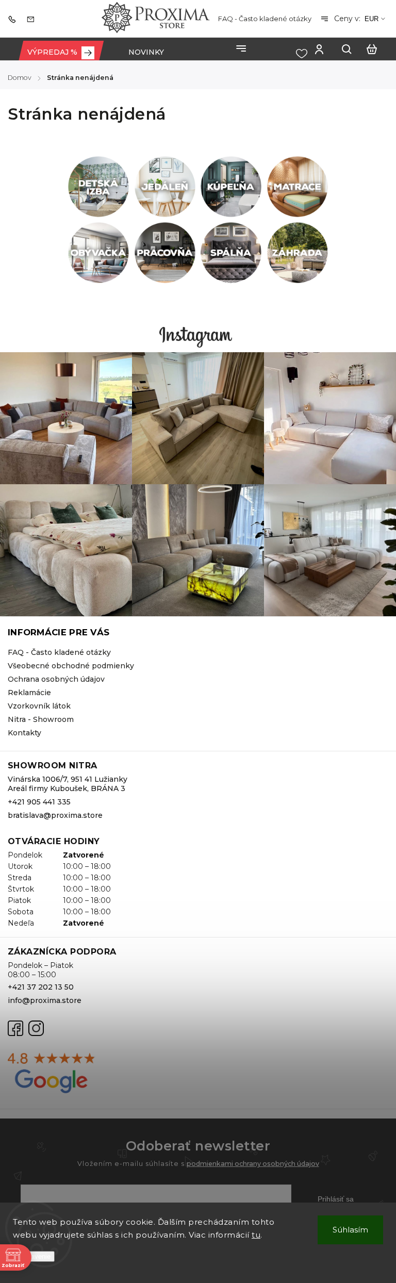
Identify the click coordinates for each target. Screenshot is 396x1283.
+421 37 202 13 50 (41, 987)
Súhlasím (350, 1230)
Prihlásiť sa (336, 1199)
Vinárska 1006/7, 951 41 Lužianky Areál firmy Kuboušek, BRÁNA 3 (67, 784)
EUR (371, 19)
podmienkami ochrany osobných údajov (253, 1163)
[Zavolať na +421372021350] (14, 18)
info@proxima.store (44, 1000)
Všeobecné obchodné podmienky (71, 665)
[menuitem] (60, 52)
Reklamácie (29, 692)
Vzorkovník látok (39, 706)
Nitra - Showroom (41, 719)
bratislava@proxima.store (55, 815)
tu (256, 1235)
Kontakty (24, 732)
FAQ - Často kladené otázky (264, 18)
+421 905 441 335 (39, 802)
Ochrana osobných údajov (56, 679)
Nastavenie (34, 1256)
